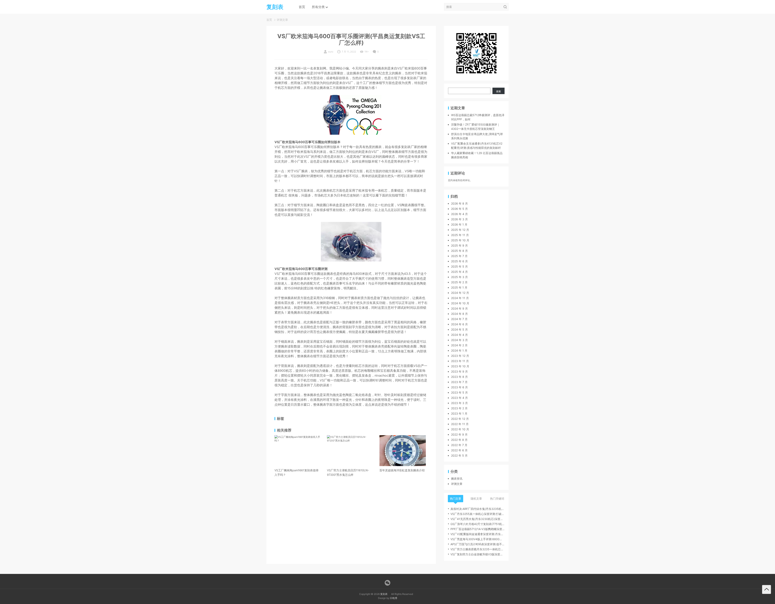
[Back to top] (766, 589)
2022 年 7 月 (459, 445)
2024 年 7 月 (459, 319)
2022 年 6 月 (459, 450)
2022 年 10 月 (460, 429)
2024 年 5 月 (459, 329)
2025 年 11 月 (460, 235)
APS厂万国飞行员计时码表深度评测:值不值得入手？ (477, 544)
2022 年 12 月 (460, 418)
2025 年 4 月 (459, 271)
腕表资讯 (456, 478)
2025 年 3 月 (459, 277)
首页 (302, 7)
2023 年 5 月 (459, 392)
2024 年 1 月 (459, 350)
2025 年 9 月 (459, 245)
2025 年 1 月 (459, 287)
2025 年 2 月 (459, 282)
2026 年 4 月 (459, 214)
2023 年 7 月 (459, 382)
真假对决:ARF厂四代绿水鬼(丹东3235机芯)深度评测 (477, 509)
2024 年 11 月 (460, 298)
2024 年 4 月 (459, 334)
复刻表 (384, 594)
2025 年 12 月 (460, 229)
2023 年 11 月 (460, 361)
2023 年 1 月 (459, 413)
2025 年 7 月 (459, 256)
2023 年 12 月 (460, 355)
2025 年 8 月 (459, 250)
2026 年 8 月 (459, 203)
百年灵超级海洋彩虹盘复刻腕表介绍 (402, 470)
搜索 (498, 91)
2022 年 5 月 (459, 455)
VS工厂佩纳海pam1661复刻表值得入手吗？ (296, 472)
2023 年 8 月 (459, 376)
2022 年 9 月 (459, 434)
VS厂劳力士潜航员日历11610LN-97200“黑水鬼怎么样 (348, 472)
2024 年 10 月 (460, 303)
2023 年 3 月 (459, 403)
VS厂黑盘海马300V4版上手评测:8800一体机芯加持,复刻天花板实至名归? (477, 539)
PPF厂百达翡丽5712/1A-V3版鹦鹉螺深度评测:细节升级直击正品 (477, 529)
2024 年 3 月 (459, 340)
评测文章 (282, 19)
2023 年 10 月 (460, 366)
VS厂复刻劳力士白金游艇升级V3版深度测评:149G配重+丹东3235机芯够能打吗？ (477, 554)
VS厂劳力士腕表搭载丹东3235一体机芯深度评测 (477, 549)
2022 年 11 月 (460, 424)
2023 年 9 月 (459, 371)
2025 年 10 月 (460, 240)
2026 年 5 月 (459, 208)
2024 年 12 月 (460, 292)
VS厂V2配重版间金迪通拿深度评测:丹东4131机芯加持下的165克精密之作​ (477, 534)
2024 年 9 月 (459, 308)
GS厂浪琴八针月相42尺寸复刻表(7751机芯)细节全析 (477, 524)
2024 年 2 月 (459, 345)
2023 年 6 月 (459, 387)
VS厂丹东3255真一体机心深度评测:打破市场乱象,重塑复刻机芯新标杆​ (477, 514)
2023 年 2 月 (459, 408)
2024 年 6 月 (459, 324)
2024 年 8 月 (459, 313)
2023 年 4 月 (459, 397)
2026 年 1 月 (459, 224)
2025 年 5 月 (459, 266)
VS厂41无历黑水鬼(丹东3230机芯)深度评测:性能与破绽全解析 (477, 519)
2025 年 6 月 (459, 261)
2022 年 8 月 (459, 439)
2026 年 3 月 (459, 219)
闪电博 (393, 598)
